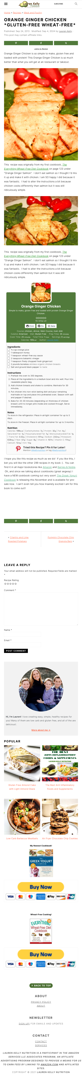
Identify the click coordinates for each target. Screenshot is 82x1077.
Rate (52, 326)
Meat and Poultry (33, 12)
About (41, 1006)
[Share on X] (66, 43)
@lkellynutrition (38, 450)
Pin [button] (42, 326)
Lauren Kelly (53, 340)
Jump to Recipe (41, 49)
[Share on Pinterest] (16, 43)
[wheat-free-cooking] (41, 943)
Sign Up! (24, 1023)
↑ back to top (41, 985)
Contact (41, 1041)
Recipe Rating (11, 580)
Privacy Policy (41, 1002)
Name (8, 630)
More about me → (41, 730)
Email (8, 640)
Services (41, 1045)
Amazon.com (49, 1064)
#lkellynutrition (59, 450)
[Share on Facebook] (41, 43)
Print (31, 326)
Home (7, 12)
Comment (10, 590)
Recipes (17, 12)
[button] (8, 71)
